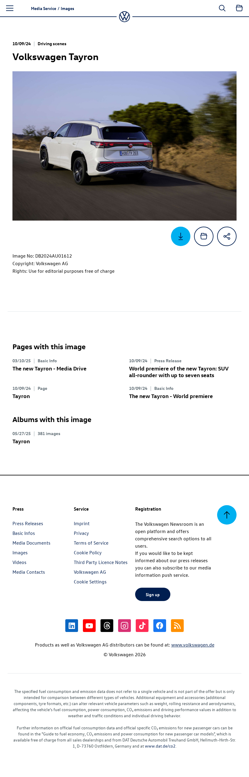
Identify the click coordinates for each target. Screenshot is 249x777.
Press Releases (27, 523)
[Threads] (107, 625)
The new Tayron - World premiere (171, 395)
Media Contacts (28, 572)
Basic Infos (23, 533)
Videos (19, 562)
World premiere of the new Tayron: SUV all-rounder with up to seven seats (178, 371)
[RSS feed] (177, 625)
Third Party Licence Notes (101, 562)
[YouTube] (89, 625)
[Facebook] (159, 625)
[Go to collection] (239, 8)
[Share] (227, 236)
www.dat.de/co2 (160, 746)
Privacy (81, 533)
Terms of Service (91, 543)
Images (20, 552)
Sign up (153, 594)
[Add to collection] (203, 236)
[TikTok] (142, 625)
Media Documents (31, 543)
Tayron (21, 395)
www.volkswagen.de (192, 645)
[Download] (180, 236)
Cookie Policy (88, 552)
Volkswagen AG (90, 572)
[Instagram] (124, 625)
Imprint (82, 523)
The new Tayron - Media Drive (49, 368)
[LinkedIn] (71, 625)
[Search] (222, 8)
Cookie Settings (90, 582)
